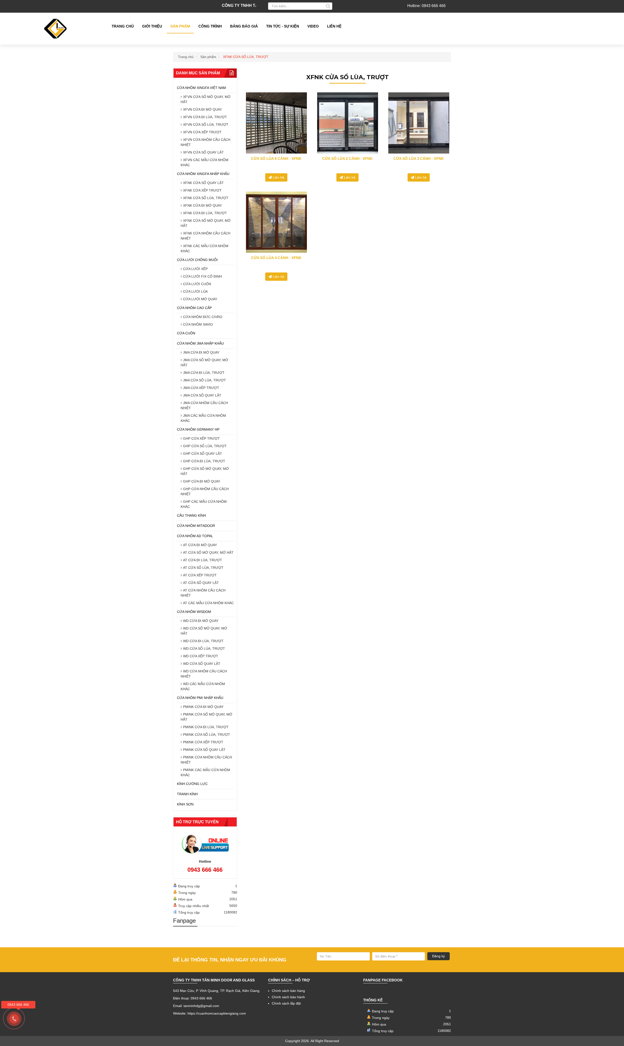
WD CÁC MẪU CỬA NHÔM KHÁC (203, 686)
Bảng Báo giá (244, 26)
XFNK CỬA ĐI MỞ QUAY (202, 205)
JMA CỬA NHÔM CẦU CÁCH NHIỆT (204, 405)
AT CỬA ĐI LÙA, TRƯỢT (202, 560)
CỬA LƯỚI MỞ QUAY (200, 299)
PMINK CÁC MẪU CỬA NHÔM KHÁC (205, 772)
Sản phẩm (180, 26)
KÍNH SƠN (185, 804)
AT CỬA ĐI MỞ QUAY (200, 545)
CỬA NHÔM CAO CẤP (194, 308)
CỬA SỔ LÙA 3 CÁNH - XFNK (418, 158)
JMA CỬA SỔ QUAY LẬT (202, 395)
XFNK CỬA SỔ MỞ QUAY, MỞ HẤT (206, 223)
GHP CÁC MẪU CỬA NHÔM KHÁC (204, 504)
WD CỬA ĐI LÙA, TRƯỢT (203, 641)
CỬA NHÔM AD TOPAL (195, 536)
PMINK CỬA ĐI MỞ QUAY (203, 707)
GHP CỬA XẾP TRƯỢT (201, 438)
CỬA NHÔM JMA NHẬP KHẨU (200, 343)
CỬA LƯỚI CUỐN (197, 284)
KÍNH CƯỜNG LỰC (192, 784)
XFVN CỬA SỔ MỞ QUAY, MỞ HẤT (206, 99)
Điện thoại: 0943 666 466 (192, 998)
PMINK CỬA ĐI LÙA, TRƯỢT (206, 727)
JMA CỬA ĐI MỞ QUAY (201, 352)
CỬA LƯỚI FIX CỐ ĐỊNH (202, 276)
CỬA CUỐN (186, 333)
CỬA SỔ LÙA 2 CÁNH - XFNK (347, 158)
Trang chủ (123, 26)
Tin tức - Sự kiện (282, 26)
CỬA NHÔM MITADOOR (196, 526)
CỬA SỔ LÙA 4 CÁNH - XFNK (276, 258)
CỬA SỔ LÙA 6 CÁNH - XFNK (276, 158)
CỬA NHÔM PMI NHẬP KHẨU (200, 698)
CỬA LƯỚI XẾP (195, 269)
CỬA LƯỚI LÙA (195, 291)
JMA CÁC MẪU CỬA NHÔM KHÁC (203, 418)
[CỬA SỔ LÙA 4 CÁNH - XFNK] (276, 222)
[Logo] (57, 28)
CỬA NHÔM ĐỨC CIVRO (202, 317)
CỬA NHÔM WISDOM (194, 612)
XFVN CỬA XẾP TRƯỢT (202, 132)
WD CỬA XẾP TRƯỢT (200, 656)
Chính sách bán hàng (288, 991)
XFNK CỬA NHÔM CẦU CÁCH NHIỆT (205, 235)
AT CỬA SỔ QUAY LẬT (201, 583)
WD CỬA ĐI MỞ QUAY (200, 621)
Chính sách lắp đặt (286, 1003)
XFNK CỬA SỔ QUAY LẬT (203, 183)
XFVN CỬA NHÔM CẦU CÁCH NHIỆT (205, 142)
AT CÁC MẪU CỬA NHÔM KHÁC (208, 603)
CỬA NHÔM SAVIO (198, 324)
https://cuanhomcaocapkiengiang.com (216, 1013)
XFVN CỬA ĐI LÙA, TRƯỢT (205, 117)
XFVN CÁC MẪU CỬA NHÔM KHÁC (204, 162)
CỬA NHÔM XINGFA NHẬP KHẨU (203, 174)
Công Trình (210, 26)
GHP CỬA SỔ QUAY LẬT (202, 453)
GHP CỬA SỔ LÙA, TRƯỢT (205, 446)
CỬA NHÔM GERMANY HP (198, 429)
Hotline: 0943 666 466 (426, 6)
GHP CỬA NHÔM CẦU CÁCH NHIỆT (205, 491)
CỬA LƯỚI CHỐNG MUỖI (197, 260)
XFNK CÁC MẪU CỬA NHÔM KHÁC (204, 248)
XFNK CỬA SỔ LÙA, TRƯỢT (205, 198)
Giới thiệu (152, 26)
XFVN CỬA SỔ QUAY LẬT (203, 152)
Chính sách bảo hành (288, 997)
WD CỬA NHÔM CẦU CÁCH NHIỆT (204, 673)
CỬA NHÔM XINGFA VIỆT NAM (201, 88)
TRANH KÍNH (187, 794)
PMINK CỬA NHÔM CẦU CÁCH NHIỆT (206, 759)
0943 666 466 (205, 869)
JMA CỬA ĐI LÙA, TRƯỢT (203, 373)
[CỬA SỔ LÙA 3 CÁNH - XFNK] (418, 123)
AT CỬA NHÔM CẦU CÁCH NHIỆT (203, 592)
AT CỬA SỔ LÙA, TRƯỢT (203, 568)
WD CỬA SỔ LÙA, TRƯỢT (204, 648)
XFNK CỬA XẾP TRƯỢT (202, 190)
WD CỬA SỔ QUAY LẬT (201, 664)
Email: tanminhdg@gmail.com (196, 1006)
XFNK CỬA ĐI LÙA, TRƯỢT (205, 213)
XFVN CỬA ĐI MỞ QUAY (202, 109)
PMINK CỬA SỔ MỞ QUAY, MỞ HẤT (206, 716)
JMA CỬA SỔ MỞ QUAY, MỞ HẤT (204, 362)
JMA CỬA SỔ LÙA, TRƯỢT (204, 380)
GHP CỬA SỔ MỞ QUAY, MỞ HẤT (205, 471)
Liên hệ (334, 26)
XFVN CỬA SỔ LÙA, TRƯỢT (205, 124)
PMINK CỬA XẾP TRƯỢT (203, 742)
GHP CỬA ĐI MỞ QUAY (201, 481)
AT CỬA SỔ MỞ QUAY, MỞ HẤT (208, 552)
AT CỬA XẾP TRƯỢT (200, 575)
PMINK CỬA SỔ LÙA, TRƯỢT (206, 734)
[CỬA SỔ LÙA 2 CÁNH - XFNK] (347, 123)
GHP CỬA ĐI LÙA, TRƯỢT (204, 461)
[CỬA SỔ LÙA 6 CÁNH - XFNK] (276, 123)
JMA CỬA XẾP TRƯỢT (201, 388)
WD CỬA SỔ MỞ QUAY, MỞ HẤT (204, 630)
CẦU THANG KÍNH (191, 515)
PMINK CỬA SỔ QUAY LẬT (204, 750)
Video (313, 26)
